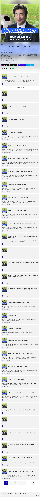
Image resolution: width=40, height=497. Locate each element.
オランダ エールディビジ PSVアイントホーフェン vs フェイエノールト (20, 471)
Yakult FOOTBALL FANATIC (6, 47)
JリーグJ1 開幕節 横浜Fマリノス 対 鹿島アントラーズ (17, 132)
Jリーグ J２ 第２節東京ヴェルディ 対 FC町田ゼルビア (18, 76)
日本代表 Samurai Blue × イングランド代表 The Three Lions (18, 379)
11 (33, 483)
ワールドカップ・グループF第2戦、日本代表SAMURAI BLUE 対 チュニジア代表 (21, 223)
